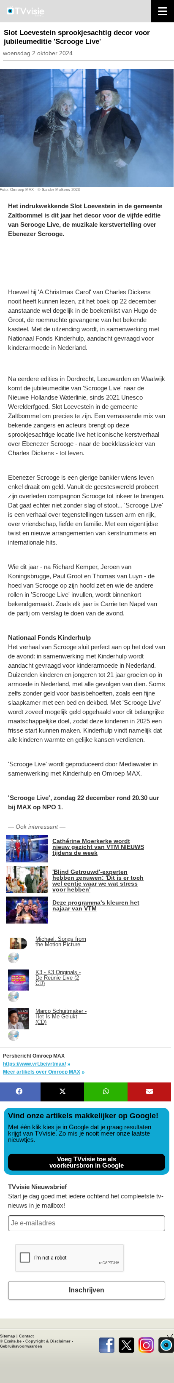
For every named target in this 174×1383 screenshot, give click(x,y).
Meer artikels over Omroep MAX (41, 1072)
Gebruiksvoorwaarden (21, 1346)
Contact (26, 1336)
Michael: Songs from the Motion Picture (60, 942)
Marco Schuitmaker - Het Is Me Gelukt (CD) (61, 1016)
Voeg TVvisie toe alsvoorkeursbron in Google (86, 1162)
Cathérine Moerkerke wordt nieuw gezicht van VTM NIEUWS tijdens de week (98, 847)
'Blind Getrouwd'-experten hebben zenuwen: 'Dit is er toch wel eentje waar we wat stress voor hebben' (98, 880)
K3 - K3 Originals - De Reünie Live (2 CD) (58, 977)
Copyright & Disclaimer (48, 1341)
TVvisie (166, 1343)
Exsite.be (13, 1341)
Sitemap (7, 1336)
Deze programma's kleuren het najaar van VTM (95, 905)
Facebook (106, 1343)
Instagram (146, 1343)
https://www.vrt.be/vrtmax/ (34, 1064)
